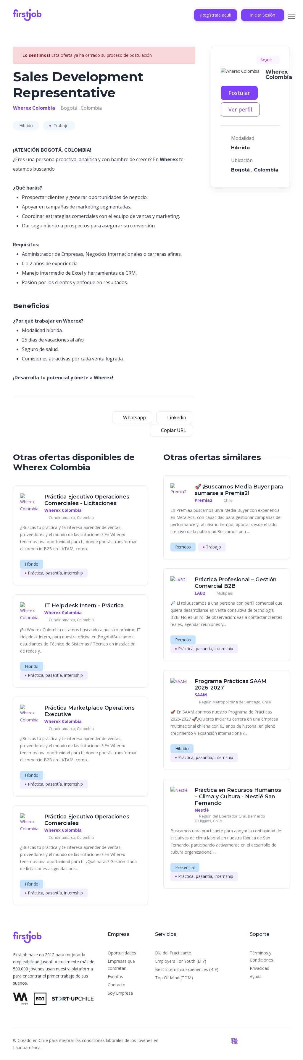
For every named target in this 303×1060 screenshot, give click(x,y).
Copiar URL (173, 430)
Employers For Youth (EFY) (180, 961)
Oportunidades (122, 953)
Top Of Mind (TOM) (174, 977)
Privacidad (259, 968)
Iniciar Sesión (262, 15)
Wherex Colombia (34, 108)
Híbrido (26, 125)
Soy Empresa (120, 993)
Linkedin (176, 417)
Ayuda (256, 976)
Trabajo (60, 125)
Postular (239, 92)
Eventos (115, 976)
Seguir (266, 59)
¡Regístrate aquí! (215, 15)
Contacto (116, 985)
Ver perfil (240, 109)
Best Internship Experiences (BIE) (186, 969)
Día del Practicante (173, 953)
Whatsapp (134, 417)
